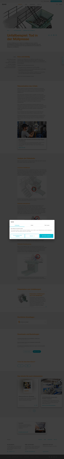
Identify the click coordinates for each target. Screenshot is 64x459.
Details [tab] (32, 225)
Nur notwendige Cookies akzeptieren (17, 236)
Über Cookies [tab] (47, 225)
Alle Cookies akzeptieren (46, 235)
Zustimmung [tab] (17, 225)
